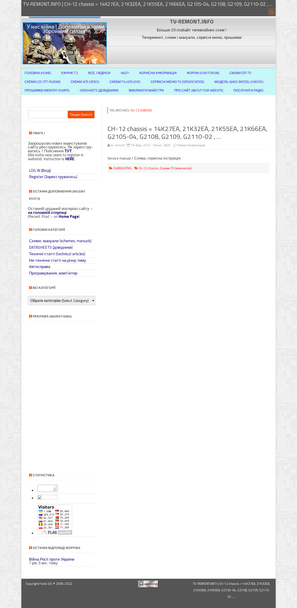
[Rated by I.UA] (47, 498)
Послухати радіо (248, 90)
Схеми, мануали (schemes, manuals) (60, 241)
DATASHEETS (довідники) (51, 247)
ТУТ (68, 151)
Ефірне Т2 (69, 72)
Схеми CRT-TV (240, 72)
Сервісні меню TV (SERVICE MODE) (177, 81)
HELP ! (125, 72)
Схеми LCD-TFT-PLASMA (42, 81)
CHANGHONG (122, 168)
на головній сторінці (47, 212)
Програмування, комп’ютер (53, 273)
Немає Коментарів (191, 145)
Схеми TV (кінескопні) (176, 168)
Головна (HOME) (38, 72)
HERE (69, 159)
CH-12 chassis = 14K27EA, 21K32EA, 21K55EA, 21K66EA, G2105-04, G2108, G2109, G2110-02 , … (187, 132)
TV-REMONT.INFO (191, 21)
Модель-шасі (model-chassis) (238, 81)
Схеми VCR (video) (85, 81)
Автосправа (39, 267)
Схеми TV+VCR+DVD (125, 81)
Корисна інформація (158, 72)
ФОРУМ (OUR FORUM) (203, 72)
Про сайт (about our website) (198, 90)
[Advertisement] (192, 51)
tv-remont (118, 145)
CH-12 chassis (148, 168)
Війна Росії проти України (51, 559)
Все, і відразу (99, 72)
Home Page (69, 216)
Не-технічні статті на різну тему (57, 260)
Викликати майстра (146, 90)
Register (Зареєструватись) (53, 177)
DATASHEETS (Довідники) (99, 90)
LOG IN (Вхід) (40, 170)
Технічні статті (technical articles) (57, 254)
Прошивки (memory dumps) (47, 90)
